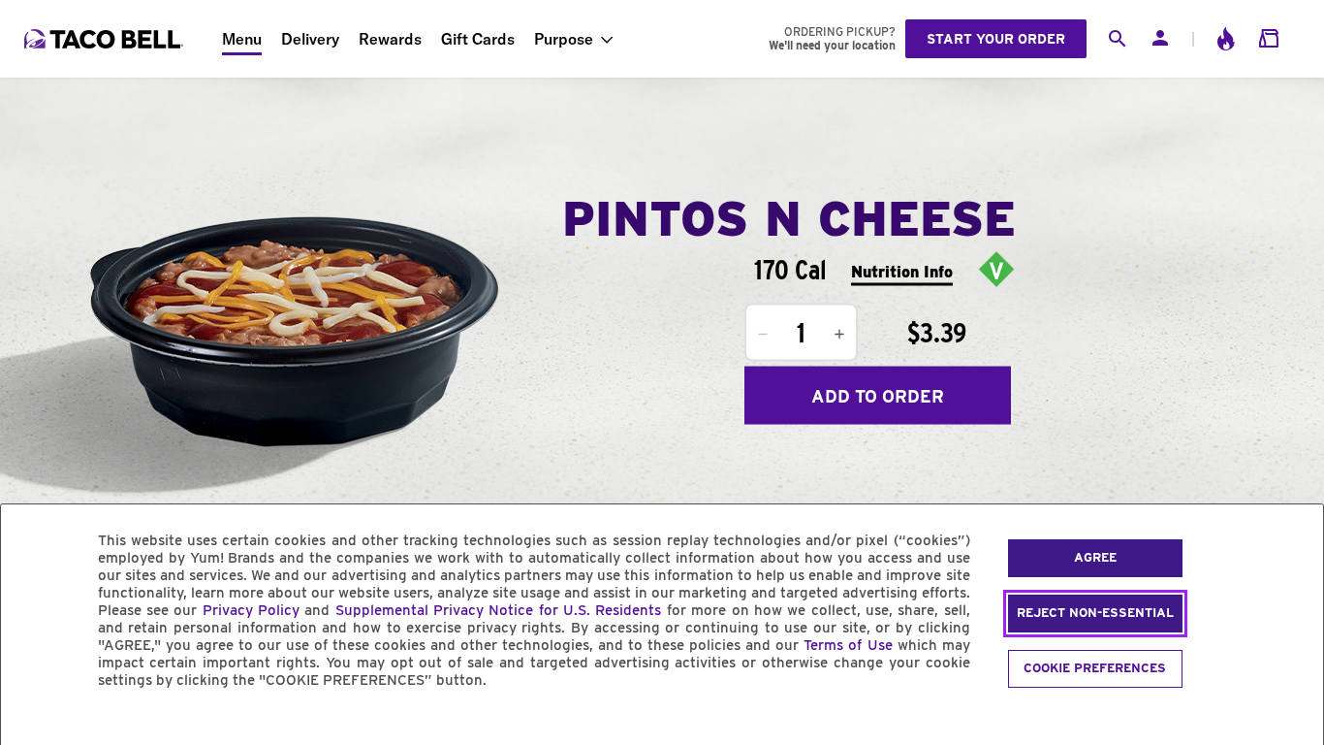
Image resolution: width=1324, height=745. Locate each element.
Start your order (996, 39)
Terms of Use (848, 645)
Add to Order (877, 395)
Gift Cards (478, 39)
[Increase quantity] (839, 335)
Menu (242, 39)
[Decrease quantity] (762, 335)
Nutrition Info (902, 271)
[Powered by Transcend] (32, 724)
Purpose (563, 39)
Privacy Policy (251, 610)
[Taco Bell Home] (105, 39)
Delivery (310, 39)
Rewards (390, 39)
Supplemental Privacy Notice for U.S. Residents (498, 610)
